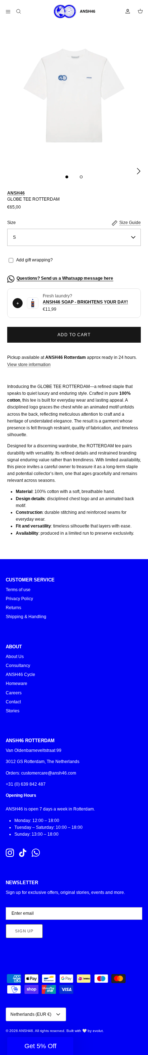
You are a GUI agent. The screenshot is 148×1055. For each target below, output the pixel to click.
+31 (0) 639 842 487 (26, 784)
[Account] (124, 11)
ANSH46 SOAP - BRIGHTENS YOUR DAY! (85, 302)
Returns (13, 607)
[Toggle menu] (8, 11)
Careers (14, 692)
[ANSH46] (74, 11)
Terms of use (18, 589)
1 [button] (66, 176)
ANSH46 (16, 193)
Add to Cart (74, 334)
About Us (15, 656)
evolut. (98, 1031)
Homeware (16, 683)
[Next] (139, 171)
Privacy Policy (19, 598)
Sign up (24, 931)
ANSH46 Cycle (20, 674)
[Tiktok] (23, 853)
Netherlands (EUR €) (30, 1014)
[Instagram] (10, 853)
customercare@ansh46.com (48, 773)
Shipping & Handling (26, 616)
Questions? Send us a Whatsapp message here (65, 278)
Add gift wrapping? (34, 259)
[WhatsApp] (36, 853)
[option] (74, 95)
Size (11, 222)
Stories (12, 710)
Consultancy (18, 665)
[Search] (24, 11)
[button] (40, 1046)
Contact (13, 701)
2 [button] (81, 176)
